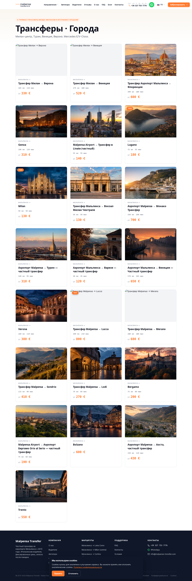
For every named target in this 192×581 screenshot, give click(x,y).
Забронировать (177, 4)
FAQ (103, 5)
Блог (110, 5)
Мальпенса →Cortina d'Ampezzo (91, 555)
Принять (58, 573)
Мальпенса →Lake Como (93, 545)
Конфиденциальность (159, 576)
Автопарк (65, 5)
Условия (118, 554)
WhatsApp (155, 550)
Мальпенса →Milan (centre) (94, 550)
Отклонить (73, 573)
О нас (96, 5)
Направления (50, 5)
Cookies (173, 576)
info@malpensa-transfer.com (163, 554)
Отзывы (87, 5)
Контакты (119, 5)
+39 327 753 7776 (139, 6)
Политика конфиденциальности (88, 567)
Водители (77, 5)
